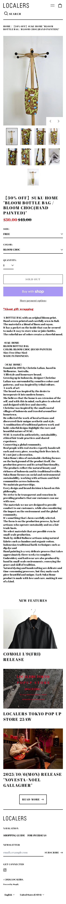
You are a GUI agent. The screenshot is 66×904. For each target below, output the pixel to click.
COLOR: (8, 244)
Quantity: (10, 260)
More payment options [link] (33, 300)
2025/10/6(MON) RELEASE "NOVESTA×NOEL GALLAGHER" (32, 780)
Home (7, 26)
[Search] (6, 14)
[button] (60, 5)
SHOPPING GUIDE (14, 835)
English (8, 894)
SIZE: (6, 229)
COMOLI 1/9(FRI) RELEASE (22, 656)
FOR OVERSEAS (36, 835)
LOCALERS (17, 879)
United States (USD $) (31, 894)
